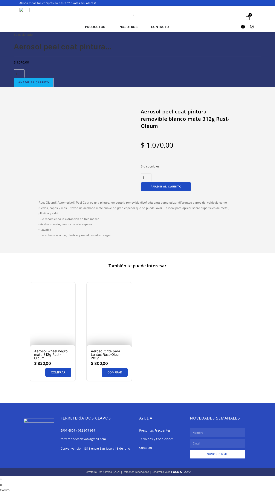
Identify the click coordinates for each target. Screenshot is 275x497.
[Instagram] (252, 27)
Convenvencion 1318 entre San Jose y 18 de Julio (95, 448)
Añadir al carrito (33, 82)
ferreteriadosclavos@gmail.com (83, 439)
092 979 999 (86, 430)
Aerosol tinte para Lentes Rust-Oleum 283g (106, 354)
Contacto (145, 448)
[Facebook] (243, 27)
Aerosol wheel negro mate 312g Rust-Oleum (51, 354)
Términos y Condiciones (156, 439)
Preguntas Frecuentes (155, 430)
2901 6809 (68, 430)
